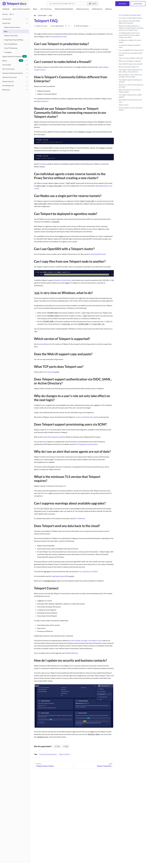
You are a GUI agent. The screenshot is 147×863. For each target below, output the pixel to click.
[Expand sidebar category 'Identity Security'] (27, 81)
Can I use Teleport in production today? (130, 15)
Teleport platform (64, 754)
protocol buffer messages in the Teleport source (86, 640)
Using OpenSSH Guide (98, 254)
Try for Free (122, 3)
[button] (15, 23)
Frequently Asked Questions (48, 754)
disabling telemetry (71, 653)
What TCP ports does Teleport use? (129, 67)
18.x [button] (10, 14)
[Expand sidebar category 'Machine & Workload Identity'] (27, 73)
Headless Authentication (62, 280)
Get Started (5, 9)
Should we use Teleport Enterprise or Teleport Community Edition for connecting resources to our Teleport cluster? (131, 28)
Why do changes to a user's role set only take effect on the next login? (130, 76)
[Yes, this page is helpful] (66, 26)
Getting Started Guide (59, 36)
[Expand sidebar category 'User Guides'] (27, 65)
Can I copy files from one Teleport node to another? (130, 54)
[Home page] (35, 15)
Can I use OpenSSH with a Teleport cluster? (131, 50)
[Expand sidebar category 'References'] (27, 90)
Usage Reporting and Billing (60, 576)
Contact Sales (138, 3)
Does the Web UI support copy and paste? (131, 64)
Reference (109, 9)
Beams (35, 9)
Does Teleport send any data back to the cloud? (130, 101)
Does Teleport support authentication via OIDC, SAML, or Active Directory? (130, 71)
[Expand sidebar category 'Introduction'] (27, 19)
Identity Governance (82, 9)
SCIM (48, 430)
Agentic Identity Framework (21, 9)
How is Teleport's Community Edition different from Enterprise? (129, 22)
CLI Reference (80, 518)
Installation (43, 164)
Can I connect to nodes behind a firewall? (130, 18)
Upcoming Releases (43, 344)
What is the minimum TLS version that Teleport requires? (130, 91)
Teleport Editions (42, 101)
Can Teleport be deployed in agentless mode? (129, 46)
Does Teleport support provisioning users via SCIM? (130, 81)
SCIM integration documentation (86, 444)
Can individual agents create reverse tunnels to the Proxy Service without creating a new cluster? (129, 35)
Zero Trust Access (46, 9)
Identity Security (97, 9)
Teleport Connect (124, 105)
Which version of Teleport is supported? (130, 61)
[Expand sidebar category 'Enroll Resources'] (27, 86)
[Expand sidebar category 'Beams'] (27, 61)
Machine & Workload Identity (64, 9)
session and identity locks (84, 417)
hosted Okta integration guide (52, 437)
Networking (51, 372)
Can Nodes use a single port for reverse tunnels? (130, 41)
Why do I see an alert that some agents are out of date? (131, 86)
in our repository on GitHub (87, 571)
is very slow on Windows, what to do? (131, 58)
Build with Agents (82, 26)
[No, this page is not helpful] (69, 26)
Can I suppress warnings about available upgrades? (130, 96)
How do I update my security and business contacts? (131, 109)
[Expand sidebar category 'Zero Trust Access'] (27, 69)
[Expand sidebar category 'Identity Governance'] (27, 77)
